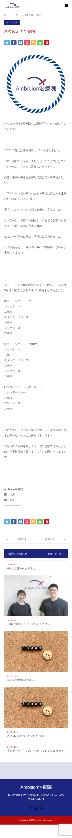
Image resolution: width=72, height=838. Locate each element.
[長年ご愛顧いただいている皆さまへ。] (52, 539)
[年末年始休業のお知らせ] (20, 539)
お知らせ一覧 (55, 554)
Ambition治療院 (36, 787)
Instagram (36, 808)
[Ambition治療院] (12, 5)
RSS (42, 808)
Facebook (30, 808)
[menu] (66, 6)
